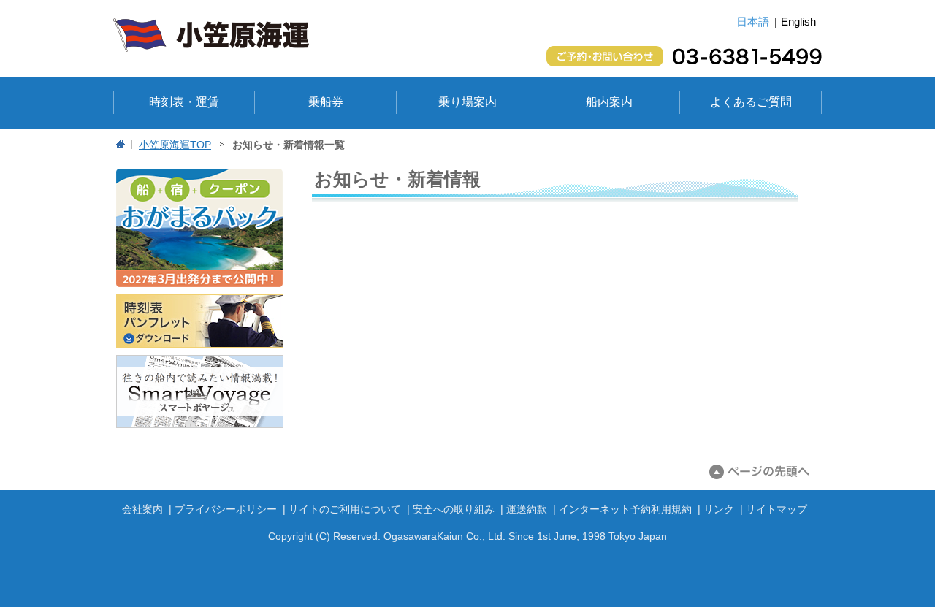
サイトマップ (776, 509)
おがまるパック (199, 228)
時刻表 (199, 321)
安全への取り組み (454, 509)
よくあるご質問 (751, 102)
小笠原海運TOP (175, 144)
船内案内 (609, 102)
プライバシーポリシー (226, 509)
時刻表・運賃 (184, 102)
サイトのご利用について (345, 509)
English (798, 21)
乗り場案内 (467, 102)
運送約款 (526, 509)
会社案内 (142, 509)
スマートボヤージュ (199, 391)
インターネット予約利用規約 (625, 509)
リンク (718, 509)
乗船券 (325, 102)
